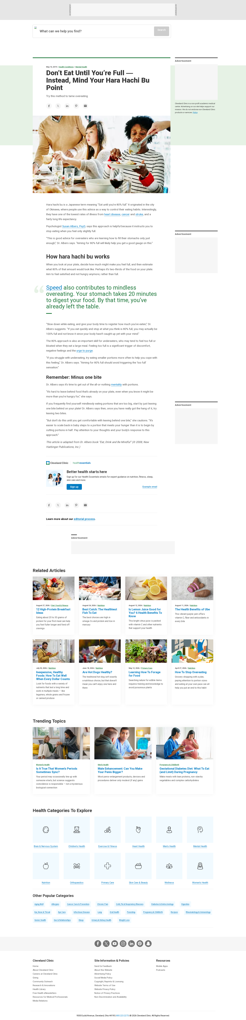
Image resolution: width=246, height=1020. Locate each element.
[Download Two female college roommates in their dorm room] (61, 743)
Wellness (169, 882)
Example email (150, 486)
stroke (139, 214)
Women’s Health (43, 765)
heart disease (112, 214)
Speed (54, 287)
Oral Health (114, 912)
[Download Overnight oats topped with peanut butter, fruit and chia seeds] (53, 588)
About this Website (103, 970)
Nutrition (101, 605)
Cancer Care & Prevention (78, 904)
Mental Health (81, 67)
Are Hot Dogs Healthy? (97, 672)
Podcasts (160, 970)
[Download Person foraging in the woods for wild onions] (146, 651)
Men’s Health (103, 765)
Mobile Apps (162, 966)
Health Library (39, 989)
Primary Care (146, 668)
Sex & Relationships (62, 920)
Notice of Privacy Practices (107, 993)
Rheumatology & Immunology (198, 912)
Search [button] (161, 29)
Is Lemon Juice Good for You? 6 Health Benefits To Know (145, 613)
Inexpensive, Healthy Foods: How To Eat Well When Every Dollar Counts (53, 675)
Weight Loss (124, 920)
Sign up (74, 486)
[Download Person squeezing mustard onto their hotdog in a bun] (100, 651)
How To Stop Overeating (191, 672)
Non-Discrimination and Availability (110, 997)
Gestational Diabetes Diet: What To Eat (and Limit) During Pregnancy (184, 770)
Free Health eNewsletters (44, 993)
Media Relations (40, 1000)
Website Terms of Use (104, 985)
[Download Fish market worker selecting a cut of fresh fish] (100, 588)
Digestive (185, 904)
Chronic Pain (102, 904)
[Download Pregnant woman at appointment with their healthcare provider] (184, 743)
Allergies (55, 904)
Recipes (174, 912)
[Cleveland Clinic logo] (57, 463)
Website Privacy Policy (104, 989)
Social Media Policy (103, 977)
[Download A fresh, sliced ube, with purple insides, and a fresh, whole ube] (192, 588)
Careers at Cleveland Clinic (45, 974)
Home (35, 966)
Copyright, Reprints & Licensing (108, 981)
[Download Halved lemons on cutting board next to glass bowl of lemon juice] (146, 588)
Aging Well (38, 904)
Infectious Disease (82, 912)
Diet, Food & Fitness (59, 605)
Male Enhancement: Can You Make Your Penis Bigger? (120, 770)
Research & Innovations (44, 985)
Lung (100, 912)
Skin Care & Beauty (138, 882)
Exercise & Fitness (107, 846)
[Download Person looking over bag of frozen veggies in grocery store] (53, 651)
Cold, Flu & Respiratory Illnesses (129, 904)
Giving (35, 977)
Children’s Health (76, 846)
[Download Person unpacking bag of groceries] (192, 651)
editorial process (84, 519)
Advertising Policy (102, 974)
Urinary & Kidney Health (101, 920)
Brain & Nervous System (46, 846)
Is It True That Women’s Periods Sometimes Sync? (56, 770)
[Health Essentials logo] (81, 463)
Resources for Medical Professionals (50, 997)
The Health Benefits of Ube (192, 609)
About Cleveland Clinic (43, 970)
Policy (195, 112)
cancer (126, 214)
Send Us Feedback (103, 966)
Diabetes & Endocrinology (162, 904)
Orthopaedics (76, 882)
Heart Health (138, 846)
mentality (116, 384)
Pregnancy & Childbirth (169, 765)
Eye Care (62, 912)
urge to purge (84, 350)
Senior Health (40, 920)
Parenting (131, 912)
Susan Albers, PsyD (73, 226)
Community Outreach (43, 981)
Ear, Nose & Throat (42, 912)
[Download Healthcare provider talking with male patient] (122, 743)
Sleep (81, 920)
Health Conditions (66, 67)
